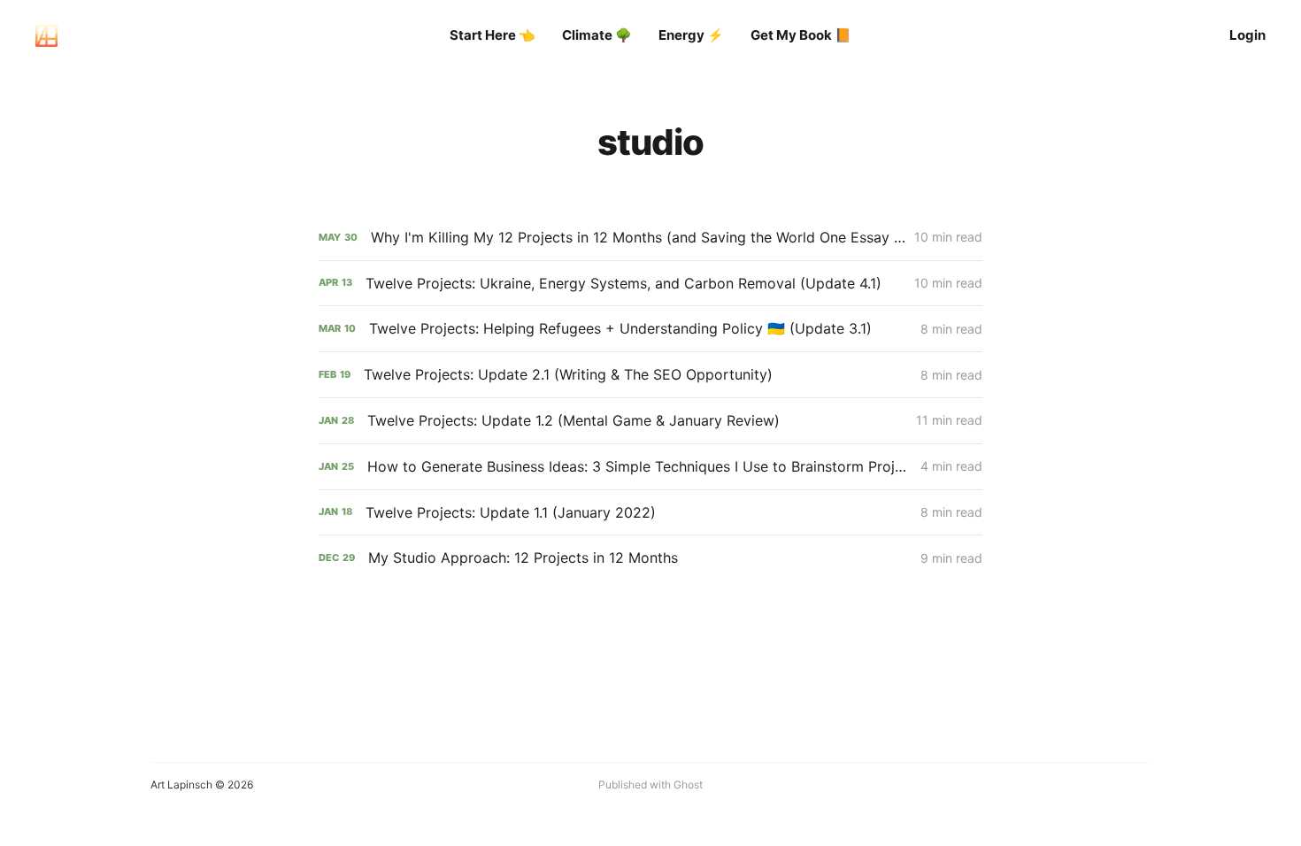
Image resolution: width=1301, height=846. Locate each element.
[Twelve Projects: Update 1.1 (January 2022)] (650, 512)
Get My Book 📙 (801, 35)
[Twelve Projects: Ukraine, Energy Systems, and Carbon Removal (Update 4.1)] (650, 283)
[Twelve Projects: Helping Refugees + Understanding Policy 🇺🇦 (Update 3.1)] (650, 328)
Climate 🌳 (597, 35)
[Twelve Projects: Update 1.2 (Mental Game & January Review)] (650, 420)
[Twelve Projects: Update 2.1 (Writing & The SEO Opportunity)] (650, 374)
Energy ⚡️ (691, 35)
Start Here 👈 (492, 35)
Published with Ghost (650, 784)
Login (1247, 35)
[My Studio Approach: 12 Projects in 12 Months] (650, 558)
